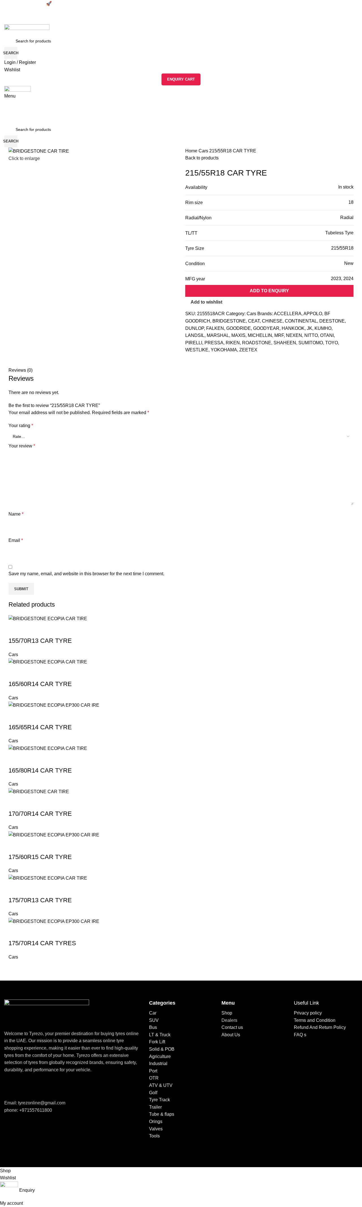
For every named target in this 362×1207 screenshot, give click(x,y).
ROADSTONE (256, 342)
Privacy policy (308, 1013)
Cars (204, 150)
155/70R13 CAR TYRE (40, 640)
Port (153, 1070)
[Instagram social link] (22, 1086)
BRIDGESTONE (229, 321)
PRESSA (213, 342)
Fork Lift (157, 1041)
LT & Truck (160, 1034)
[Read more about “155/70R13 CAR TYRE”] (15, 629)
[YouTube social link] (30, 1086)
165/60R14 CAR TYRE (40, 683)
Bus (153, 1027)
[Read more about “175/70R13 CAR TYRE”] (15, 889)
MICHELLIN (260, 335)
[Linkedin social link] (209, 363)
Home (192, 150)
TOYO (331, 342)
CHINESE (272, 321)
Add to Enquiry (269, 290)
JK (309, 328)
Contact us (232, 1027)
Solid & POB (161, 1049)
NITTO (311, 335)
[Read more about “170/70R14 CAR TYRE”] (15, 802)
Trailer (155, 1107)
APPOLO (312, 313)
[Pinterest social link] (203, 363)
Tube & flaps (161, 1114)
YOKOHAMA (224, 349)
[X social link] (196, 363)
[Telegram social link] (216, 363)
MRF (279, 335)
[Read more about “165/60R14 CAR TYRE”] (15, 673)
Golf (153, 1092)
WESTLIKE (196, 349)
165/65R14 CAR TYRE (40, 727)
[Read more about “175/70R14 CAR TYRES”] (15, 932)
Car (152, 1013)
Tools (154, 1136)
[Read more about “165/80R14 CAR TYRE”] (15, 759)
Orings (155, 1121)
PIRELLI (193, 342)
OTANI (327, 335)
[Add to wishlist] (31, 629)
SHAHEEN (284, 342)
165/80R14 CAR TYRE (40, 770)
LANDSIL (194, 335)
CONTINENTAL (301, 321)
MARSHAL (218, 335)
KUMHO (322, 328)
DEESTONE (332, 321)
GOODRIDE (238, 328)
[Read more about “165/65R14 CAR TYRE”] (15, 716)
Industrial (158, 1063)
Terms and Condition (314, 1020)
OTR (154, 1078)
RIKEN (233, 342)
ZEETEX (248, 349)
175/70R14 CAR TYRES (42, 943)
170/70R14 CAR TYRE (40, 813)
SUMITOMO (310, 342)
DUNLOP (194, 328)
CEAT (254, 321)
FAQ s (300, 1034)
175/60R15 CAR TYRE (40, 856)
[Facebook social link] (190, 363)
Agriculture (160, 1056)
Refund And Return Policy (320, 1027)
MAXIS (238, 335)
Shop (226, 1013)
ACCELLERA (287, 313)
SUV (154, 1020)
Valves (156, 1128)
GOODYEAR (266, 328)
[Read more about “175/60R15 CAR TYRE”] (15, 846)
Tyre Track (159, 1099)
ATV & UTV (161, 1085)
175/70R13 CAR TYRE (40, 900)
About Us (230, 1034)
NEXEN (294, 335)
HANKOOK (293, 328)
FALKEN (215, 328)
